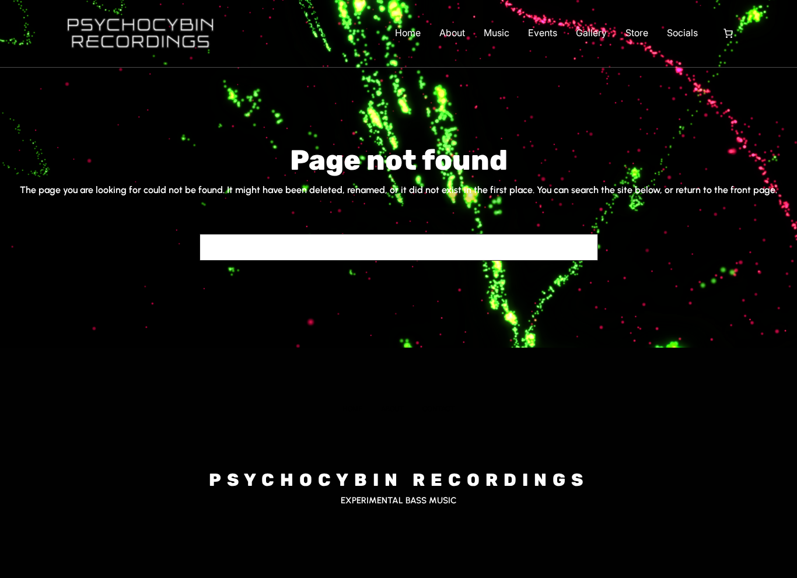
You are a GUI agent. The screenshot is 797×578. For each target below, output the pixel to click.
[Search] (582, 247)
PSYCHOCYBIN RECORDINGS (399, 480)
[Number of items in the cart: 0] (728, 33)
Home (408, 32)
